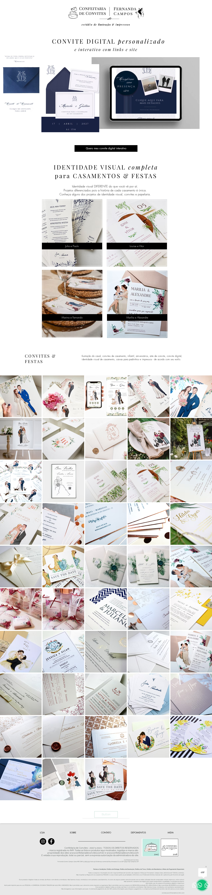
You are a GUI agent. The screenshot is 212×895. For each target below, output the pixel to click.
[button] (195, 125)
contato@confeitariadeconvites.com (173, 893)
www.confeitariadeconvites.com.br (87, 853)
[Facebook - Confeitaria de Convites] (51, 841)
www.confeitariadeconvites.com (122, 853)
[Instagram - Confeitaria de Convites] (43, 841)
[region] (72, 232)
